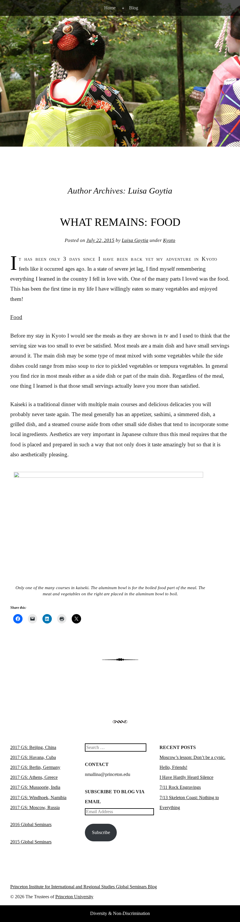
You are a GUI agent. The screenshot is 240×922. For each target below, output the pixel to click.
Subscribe (101, 832)
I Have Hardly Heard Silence (186, 777)
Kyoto (169, 240)
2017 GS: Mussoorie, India (35, 787)
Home (110, 7)
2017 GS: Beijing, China (33, 747)
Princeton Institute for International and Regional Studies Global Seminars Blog (83, 886)
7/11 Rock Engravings (180, 787)
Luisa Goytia (150, 190)
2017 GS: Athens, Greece (34, 777)
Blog (133, 7)
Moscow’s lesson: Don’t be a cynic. (192, 757)
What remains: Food (120, 222)
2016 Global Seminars (31, 824)
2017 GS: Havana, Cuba (33, 757)
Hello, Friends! (173, 767)
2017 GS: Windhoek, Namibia (38, 797)
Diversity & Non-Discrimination (120, 913)
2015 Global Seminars (31, 841)
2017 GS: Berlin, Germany (35, 767)
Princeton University (208, 888)
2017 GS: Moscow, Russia (35, 807)
